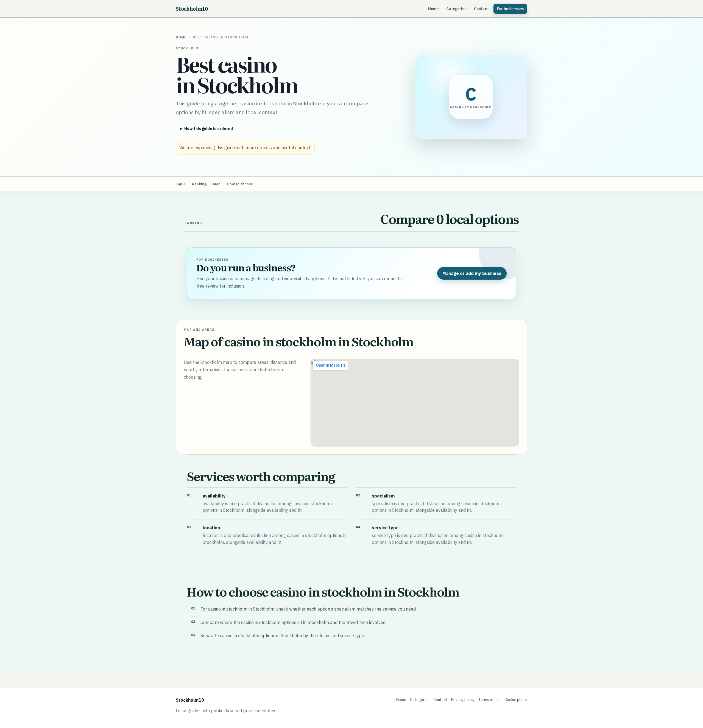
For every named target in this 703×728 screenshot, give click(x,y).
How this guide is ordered (208, 128)
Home (433, 8)
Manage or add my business (471, 273)
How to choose (240, 184)
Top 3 (180, 184)
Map (217, 184)
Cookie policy (515, 699)
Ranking (199, 184)
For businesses (510, 8)
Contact (481, 8)
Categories (456, 8)
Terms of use (489, 699)
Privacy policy (463, 699)
